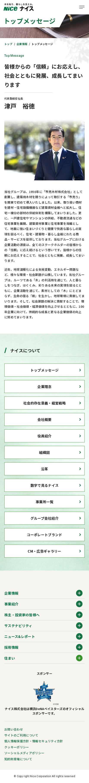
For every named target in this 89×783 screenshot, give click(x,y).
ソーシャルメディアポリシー (24, 753)
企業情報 (22, 44)
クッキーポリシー (16, 747)
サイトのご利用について (21, 735)
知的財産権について (18, 759)
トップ (8, 44)
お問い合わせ (13, 729)
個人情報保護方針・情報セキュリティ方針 (33, 741)
